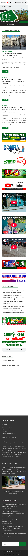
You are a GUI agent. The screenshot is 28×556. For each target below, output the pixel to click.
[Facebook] (21, 9)
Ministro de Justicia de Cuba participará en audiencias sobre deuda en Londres (13, 110)
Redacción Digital (17, 57)
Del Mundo (9, 51)
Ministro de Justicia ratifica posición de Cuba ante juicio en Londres (13, 81)
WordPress (11, 554)
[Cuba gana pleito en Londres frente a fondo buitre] (14, 43)
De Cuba (4, 51)
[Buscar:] (14, 544)
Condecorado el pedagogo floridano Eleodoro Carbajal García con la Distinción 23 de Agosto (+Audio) (14, 297)
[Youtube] (25, 9)
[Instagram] (23, 9)
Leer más (4, 71)
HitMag (17, 554)
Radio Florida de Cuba (16, 551)
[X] (19, 9)
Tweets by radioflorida (8, 360)
